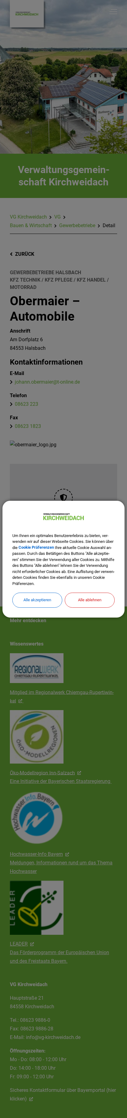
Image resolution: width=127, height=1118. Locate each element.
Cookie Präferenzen (36, 547)
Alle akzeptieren (37, 600)
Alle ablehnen (89, 600)
